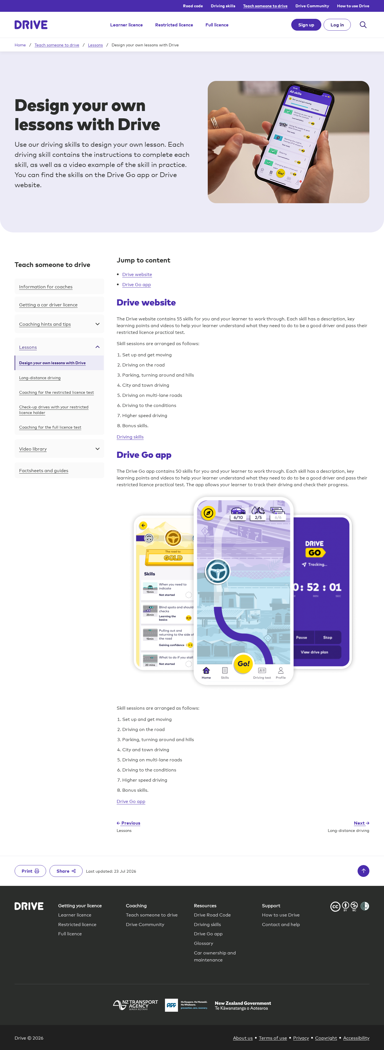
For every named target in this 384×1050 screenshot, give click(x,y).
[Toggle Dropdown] (97, 323)
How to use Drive (353, 5)
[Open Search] (363, 25)
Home (20, 44)
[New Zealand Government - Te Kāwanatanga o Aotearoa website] (243, 1006)
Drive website (137, 274)
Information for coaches (46, 286)
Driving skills (223, 5)
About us (243, 1037)
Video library (33, 448)
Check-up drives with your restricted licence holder (54, 409)
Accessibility (356, 1037)
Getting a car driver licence (48, 304)
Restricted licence (174, 25)
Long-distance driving (40, 377)
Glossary (203, 943)
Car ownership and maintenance (215, 956)
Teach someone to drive (265, 5)
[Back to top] (363, 871)
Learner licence (126, 25)
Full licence (217, 25)
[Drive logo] (31, 24)
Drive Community (312, 5)
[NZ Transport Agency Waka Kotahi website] (135, 1005)
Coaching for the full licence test (50, 426)
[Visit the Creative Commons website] (344, 907)
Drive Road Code (212, 914)
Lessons (95, 44)
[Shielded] (364, 906)
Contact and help (281, 924)
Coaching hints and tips (45, 323)
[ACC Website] (186, 1006)
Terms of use (273, 1037)
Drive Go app (136, 284)
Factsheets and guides (43, 470)
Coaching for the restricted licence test (56, 392)
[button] (59, 264)
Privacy (301, 1037)
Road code (193, 5)
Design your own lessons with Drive (52, 362)
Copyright (326, 1037)
